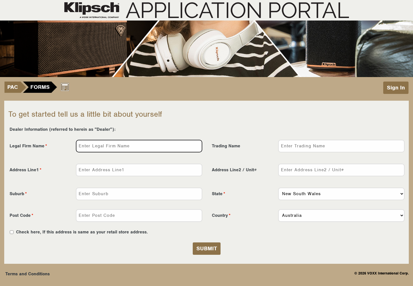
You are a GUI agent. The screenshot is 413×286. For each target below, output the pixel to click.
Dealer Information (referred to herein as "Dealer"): (62, 129)
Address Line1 (24, 170)
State (217, 194)
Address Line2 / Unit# (234, 170)
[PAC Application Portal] (206, 10)
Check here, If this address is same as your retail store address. (81, 232)
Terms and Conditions (27, 274)
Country (220, 215)
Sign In (396, 87)
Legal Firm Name (27, 146)
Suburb (17, 194)
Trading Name (226, 146)
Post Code (20, 215)
